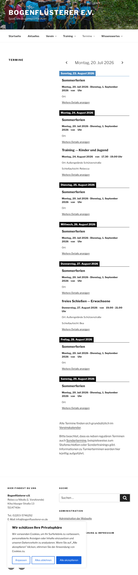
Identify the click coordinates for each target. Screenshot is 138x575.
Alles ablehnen (43, 560)
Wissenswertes (110, 36)
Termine (87, 36)
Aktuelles (33, 36)
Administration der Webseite (75, 518)
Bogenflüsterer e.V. (51, 12)
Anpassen (21, 560)
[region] (46, 545)
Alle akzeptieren (69, 560)
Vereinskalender (70, 427)
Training (68, 36)
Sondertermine (76, 440)
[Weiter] (122, 62)
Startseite (15, 36)
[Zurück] (66, 62)
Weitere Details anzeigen (76, 102)
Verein (50, 36)
